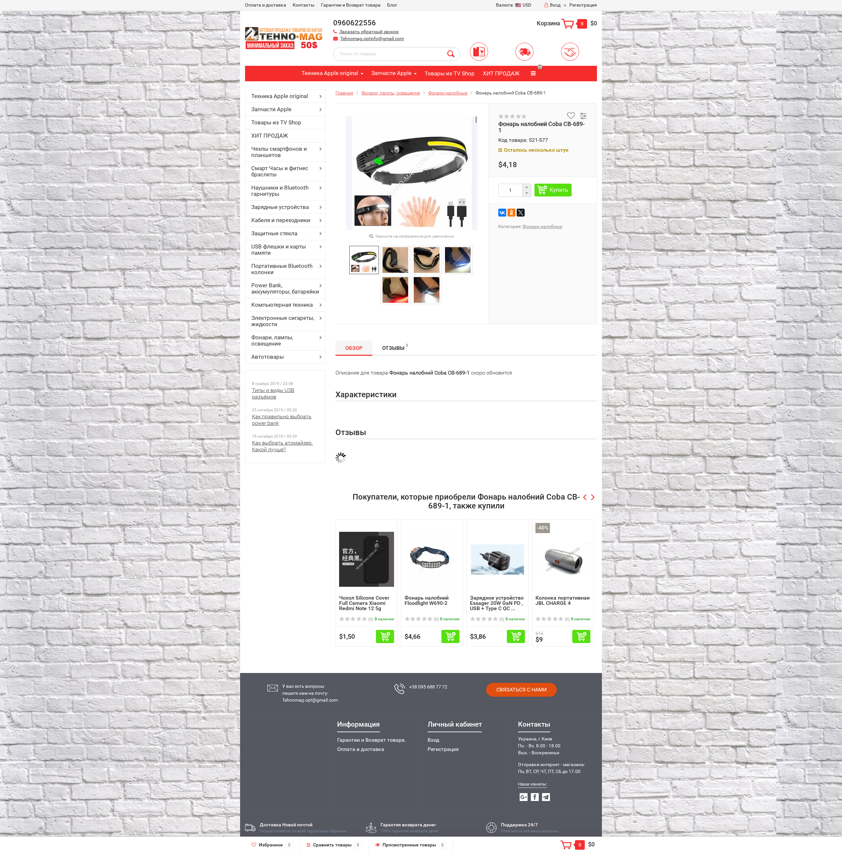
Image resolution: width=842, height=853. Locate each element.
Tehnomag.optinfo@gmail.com (372, 38)
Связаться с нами (521, 689)
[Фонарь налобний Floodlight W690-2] (432, 559)
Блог (392, 5)
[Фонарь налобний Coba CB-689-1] (364, 259)
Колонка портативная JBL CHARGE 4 (562, 600)
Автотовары (267, 356)
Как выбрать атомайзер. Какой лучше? (282, 446)
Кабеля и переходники (280, 220)
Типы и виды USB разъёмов (273, 393)
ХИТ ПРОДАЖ (501, 73)
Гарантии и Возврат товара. (371, 740)
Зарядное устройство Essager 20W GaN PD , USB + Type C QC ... (497, 603)
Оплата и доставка (360, 749)
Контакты (303, 5)
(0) (370, 619)
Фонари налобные (447, 92)
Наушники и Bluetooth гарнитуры (280, 190)
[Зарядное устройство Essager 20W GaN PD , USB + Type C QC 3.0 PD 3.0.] (497, 559)
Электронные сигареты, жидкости (282, 321)
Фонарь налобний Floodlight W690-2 (427, 600)
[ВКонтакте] (502, 213)
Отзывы (395, 347)
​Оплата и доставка (265, 5)
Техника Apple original (330, 73)
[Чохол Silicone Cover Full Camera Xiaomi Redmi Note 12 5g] (366, 559)
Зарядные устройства (280, 207)
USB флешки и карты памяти (278, 249)
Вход (555, 5)
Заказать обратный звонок (369, 31)
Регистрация (583, 5)
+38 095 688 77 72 (428, 686)
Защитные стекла (274, 233)
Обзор (353, 348)
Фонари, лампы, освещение (272, 340)
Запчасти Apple (391, 73)
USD (513, 5)
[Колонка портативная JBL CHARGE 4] (562, 559)
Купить (559, 190)
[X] (521, 213)
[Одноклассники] (511, 213)
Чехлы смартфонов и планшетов (279, 151)
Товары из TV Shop (450, 73)
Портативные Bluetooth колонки (281, 269)
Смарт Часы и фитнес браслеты (279, 171)
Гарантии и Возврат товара (351, 5)
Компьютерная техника (282, 304)
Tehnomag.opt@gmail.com (310, 700)
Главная (344, 92)
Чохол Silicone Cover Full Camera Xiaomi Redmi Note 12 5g (364, 603)
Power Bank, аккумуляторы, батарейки (285, 288)
